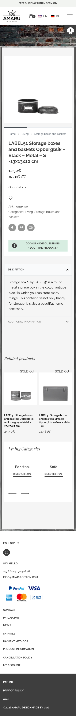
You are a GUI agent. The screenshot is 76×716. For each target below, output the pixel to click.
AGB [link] (6, 699)
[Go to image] (15, 127)
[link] (70, 30)
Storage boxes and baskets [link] (50, 133)
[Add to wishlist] (10, 198)
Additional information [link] (24, 321)
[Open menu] (69, 16)
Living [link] (25, 133)
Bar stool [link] (22, 467)
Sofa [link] (53, 467)
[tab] (38, 269)
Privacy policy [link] (13, 690)
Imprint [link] (8, 682)
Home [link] (12, 133)
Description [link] (16, 269)
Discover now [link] (22, 474)
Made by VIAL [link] (40, 707)
